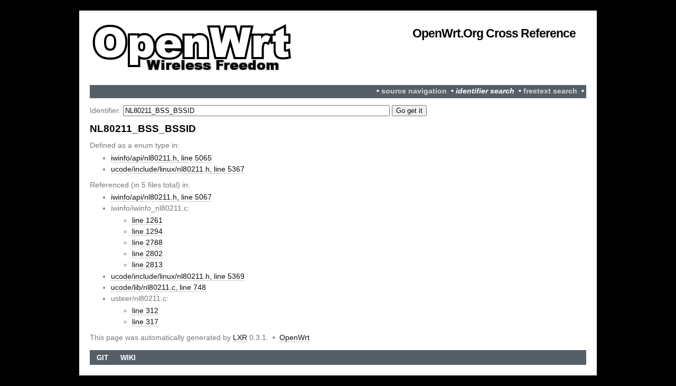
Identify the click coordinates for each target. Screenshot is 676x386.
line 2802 (147, 253)
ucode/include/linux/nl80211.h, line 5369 (178, 276)
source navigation (414, 91)
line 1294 (147, 231)
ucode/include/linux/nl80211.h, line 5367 (178, 169)
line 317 (145, 321)
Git (102, 358)
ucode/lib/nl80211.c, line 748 (158, 287)
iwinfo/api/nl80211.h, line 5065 (161, 158)
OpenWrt (294, 337)
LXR (240, 337)
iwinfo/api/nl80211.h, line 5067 (161, 197)
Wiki (128, 358)
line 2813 (147, 264)
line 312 (145, 310)
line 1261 (147, 220)
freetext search (550, 91)
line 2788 (147, 242)
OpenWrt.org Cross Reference (494, 33)
